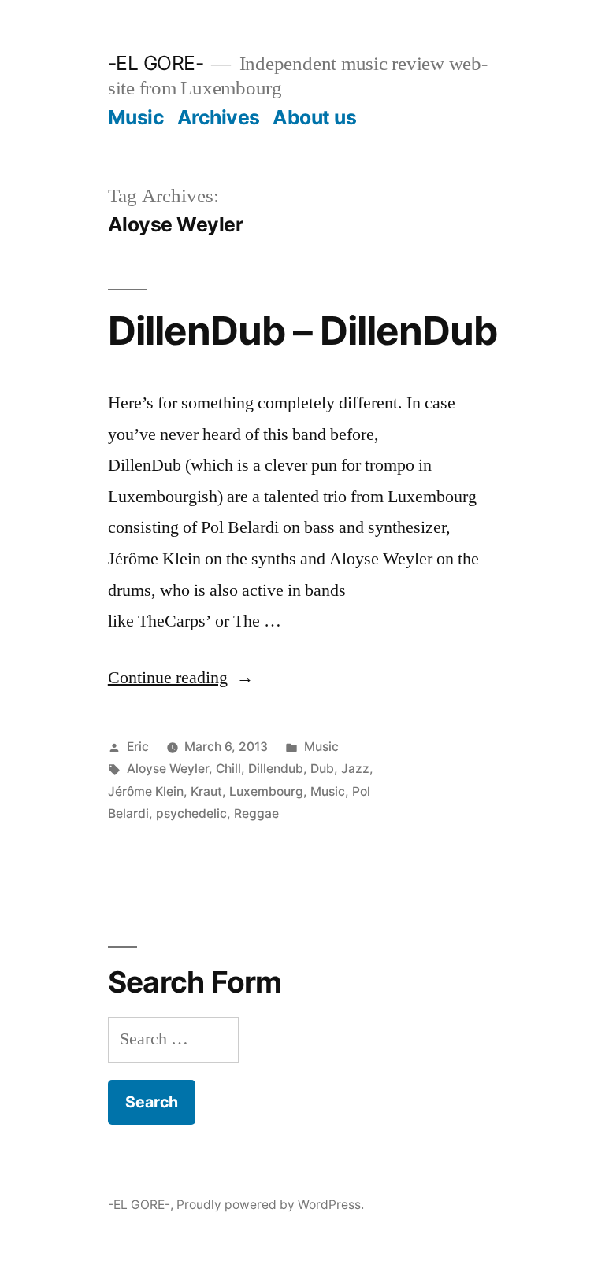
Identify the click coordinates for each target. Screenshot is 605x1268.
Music (136, 117)
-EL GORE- (156, 63)
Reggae (256, 813)
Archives (218, 117)
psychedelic (191, 813)
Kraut (206, 791)
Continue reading (181, 678)
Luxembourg (266, 791)
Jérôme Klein (146, 791)
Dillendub (275, 768)
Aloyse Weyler (168, 768)
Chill (228, 768)
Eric (138, 746)
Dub (322, 768)
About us (314, 117)
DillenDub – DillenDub (302, 330)
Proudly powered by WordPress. (270, 1204)
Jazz (355, 768)
